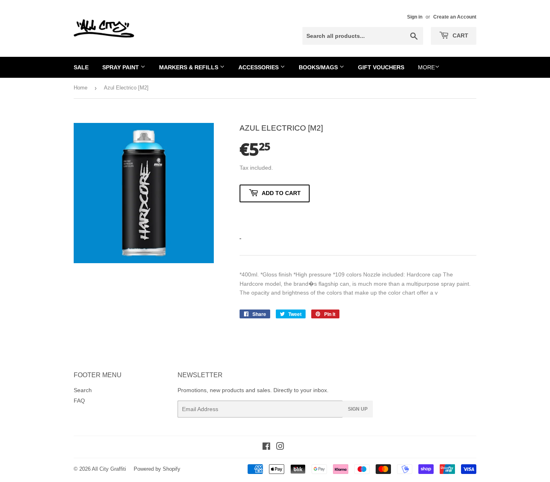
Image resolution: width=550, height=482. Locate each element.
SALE (81, 67)
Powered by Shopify (157, 469)
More (426, 67)
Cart (459, 35)
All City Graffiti (109, 469)
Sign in (414, 17)
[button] (275, 216)
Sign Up (358, 409)
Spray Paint (121, 67)
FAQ (79, 400)
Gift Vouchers (381, 67)
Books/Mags (319, 67)
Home (80, 88)
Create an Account (454, 17)
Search (83, 390)
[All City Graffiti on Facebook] (266, 447)
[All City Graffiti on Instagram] (280, 447)
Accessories (259, 67)
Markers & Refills (189, 67)
